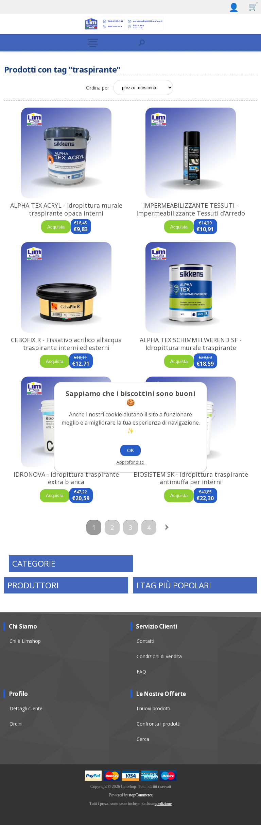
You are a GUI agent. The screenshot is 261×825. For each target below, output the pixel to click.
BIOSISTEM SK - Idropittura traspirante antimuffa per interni (191, 478)
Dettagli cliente (26, 708)
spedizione (163, 803)
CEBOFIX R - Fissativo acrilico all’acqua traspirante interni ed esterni (66, 343)
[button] (107, 42)
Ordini (16, 723)
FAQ (141, 671)
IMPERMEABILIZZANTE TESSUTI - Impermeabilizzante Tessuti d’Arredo (190, 209)
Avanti (167, 527)
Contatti (145, 641)
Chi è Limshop (25, 641)
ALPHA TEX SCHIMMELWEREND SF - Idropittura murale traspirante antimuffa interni (191, 347)
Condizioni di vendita (159, 656)
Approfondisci (130, 462)
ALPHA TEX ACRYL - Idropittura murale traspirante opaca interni (66, 209)
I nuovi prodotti (153, 708)
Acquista (56, 226)
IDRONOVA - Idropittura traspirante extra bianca (66, 478)
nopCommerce (141, 795)
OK (130, 450)
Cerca (143, 739)
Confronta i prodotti (158, 723)
